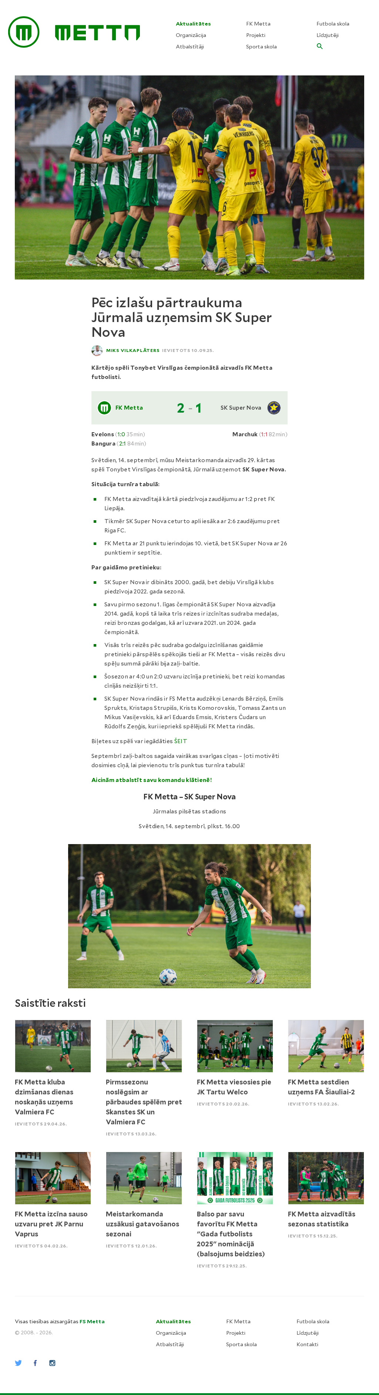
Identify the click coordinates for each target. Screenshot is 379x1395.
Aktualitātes (193, 24)
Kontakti (307, 1344)
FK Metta (258, 24)
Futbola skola (332, 24)
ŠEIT (180, 741)
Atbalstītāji (190, 47)
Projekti (255, 35)
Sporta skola (261, 47)
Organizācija (191, 35)
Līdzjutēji (327, 35)
